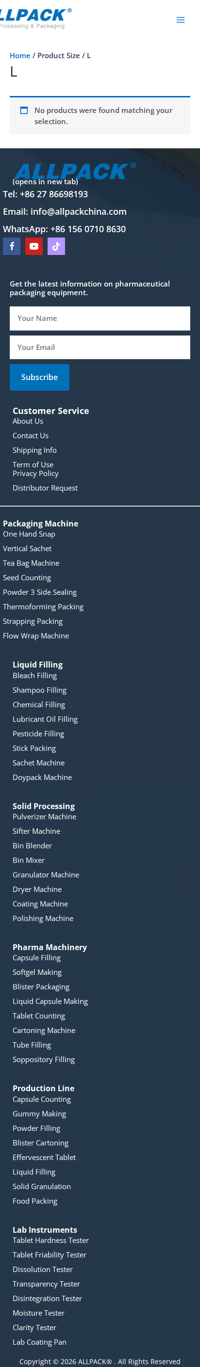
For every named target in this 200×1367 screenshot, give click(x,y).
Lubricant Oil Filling (45, 719)
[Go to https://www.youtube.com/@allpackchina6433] (34, 246)
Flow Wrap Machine (36, 635)
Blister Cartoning (40, 1142)
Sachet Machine (39, 762)
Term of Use (33, 464)
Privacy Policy (36, 473)
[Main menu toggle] (180, 19)
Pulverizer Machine (44, 816)
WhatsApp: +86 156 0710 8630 (64, 229)
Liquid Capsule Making (50, 1001)
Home (20, 55)
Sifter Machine (36, 831)
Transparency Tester (46, 1283)
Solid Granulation (42, 1186)
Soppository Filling (44, 1059)
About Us (28, 421)
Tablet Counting (39, 1015)
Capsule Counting (42, 1099)
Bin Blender (32, 845)
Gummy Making (39, 1113)
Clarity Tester (34, 1327)
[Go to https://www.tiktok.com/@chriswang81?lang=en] (56, 246)
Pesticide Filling (38, 733)
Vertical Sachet (27, 548)
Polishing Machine (43, 918)
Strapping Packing (33, 621)
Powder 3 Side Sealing (40, 592)
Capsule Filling (37, 957)
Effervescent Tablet (44, 1157)
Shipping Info (35, 450)
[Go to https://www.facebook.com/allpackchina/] (11, 246)
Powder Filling (36, 1128)
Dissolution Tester (43, 1269)
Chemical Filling (39, 704)
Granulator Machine (46, 874)
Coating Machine (40, 903)
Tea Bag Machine (31, 563)
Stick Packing (34, 748)
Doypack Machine (42, 777)
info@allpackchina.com (79, 211)
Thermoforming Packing (43, 606)
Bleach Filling (35, 675)
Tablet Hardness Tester (51, 1240)
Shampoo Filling (40, 690)
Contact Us (31, 435)
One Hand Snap (29, 534)
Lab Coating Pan (40, 1342)
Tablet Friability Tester (49, 1254)
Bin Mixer (29, 860)
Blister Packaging (41, 986)
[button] (39, 377)
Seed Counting (27, 577)
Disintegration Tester (47, 1298)
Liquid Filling (34, 1171)
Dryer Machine (37, 889)
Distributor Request (45, 488)
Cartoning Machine (44, 1030)
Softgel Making (37, 972)
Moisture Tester (39, 1313)
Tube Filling (32, 1044)
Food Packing (35, 1201)
